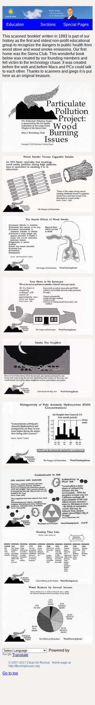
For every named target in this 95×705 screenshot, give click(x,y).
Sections (48, 24)
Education (15, 24)
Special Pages (76, 24)
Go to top (10, 673)
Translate (20, 655)
